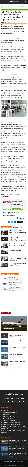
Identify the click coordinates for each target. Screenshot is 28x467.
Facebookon (6, 209)
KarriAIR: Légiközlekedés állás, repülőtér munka (11, 424)
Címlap (2, 5)
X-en (21, 209)
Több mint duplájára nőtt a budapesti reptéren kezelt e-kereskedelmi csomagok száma (17, 239)
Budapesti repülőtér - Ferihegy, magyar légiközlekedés (4, 233)
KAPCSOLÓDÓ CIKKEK (7, 227)
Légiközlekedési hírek (6, 410)
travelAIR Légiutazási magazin (11, 5)
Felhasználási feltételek (8, 463)
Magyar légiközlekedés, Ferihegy (10, 412)
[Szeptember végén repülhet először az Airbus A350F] (4, 342)
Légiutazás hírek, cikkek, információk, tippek (11, 422)
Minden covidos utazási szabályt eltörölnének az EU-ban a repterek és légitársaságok (18, 258)
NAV (7, 194)
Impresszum (6, 461)
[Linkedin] (12, 401)
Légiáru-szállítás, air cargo (4, 240)
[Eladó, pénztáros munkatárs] (5, 279)
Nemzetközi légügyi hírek (4, 247)
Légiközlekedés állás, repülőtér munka (10, 274)
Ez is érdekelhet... (6, 313)
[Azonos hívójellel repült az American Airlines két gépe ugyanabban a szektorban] (4, 335)
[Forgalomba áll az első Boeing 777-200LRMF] (4, 356)
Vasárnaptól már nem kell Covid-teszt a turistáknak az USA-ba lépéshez (17, 245)
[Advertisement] (14, 380)
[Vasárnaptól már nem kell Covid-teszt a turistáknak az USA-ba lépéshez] (4, 245)
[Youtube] (23, 401)
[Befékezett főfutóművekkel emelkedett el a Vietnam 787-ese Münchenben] (4, 349)
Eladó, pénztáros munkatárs (15, 277)
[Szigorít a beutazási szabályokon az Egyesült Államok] (4, 265)
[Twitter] (19, 401)
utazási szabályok (5, 196)
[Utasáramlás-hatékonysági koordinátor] (5, 289)
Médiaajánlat (12, 461)
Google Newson (16, 208)
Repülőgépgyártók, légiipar (8, 418)
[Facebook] (4, 401)
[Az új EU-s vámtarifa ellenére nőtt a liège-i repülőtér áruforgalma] (4, 363)
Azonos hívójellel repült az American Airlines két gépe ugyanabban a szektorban (18, 335)
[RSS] (15, 401)
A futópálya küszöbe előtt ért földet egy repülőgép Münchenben (13, 327)
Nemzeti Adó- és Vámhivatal (14, 194)
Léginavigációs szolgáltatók (9, 420)
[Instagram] (8, 401)
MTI (5, 22)
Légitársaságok (6, 414)
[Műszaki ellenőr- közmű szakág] (5, 284)
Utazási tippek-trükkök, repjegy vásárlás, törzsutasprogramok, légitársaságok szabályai (13, 6)
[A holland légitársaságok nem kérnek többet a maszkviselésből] (4, 252)
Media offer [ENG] (19, 461)
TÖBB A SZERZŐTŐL (17, 227)
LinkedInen (14, 209)
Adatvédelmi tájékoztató (19, 463)
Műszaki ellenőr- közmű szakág (15, 282)
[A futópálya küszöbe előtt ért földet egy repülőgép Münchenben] (14, 323)
